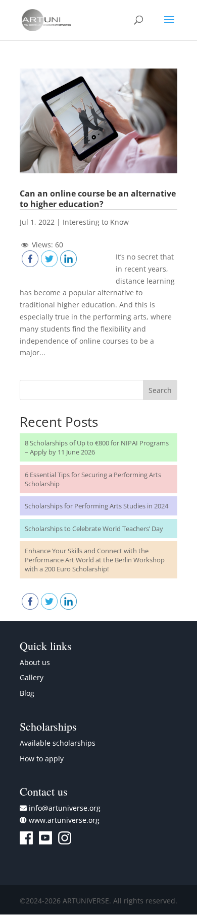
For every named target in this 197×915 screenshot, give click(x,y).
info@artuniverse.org (65, 808)
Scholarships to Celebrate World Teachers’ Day (94, 528)
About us (35, 662)
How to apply (42, 758)
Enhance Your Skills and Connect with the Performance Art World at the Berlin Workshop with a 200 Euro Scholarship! (95, 559)
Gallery (31, 677)
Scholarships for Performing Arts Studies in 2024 (96, 505)
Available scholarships (57, 743)
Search (160, 390)
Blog (27, 693)
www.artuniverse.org (64, 820)
